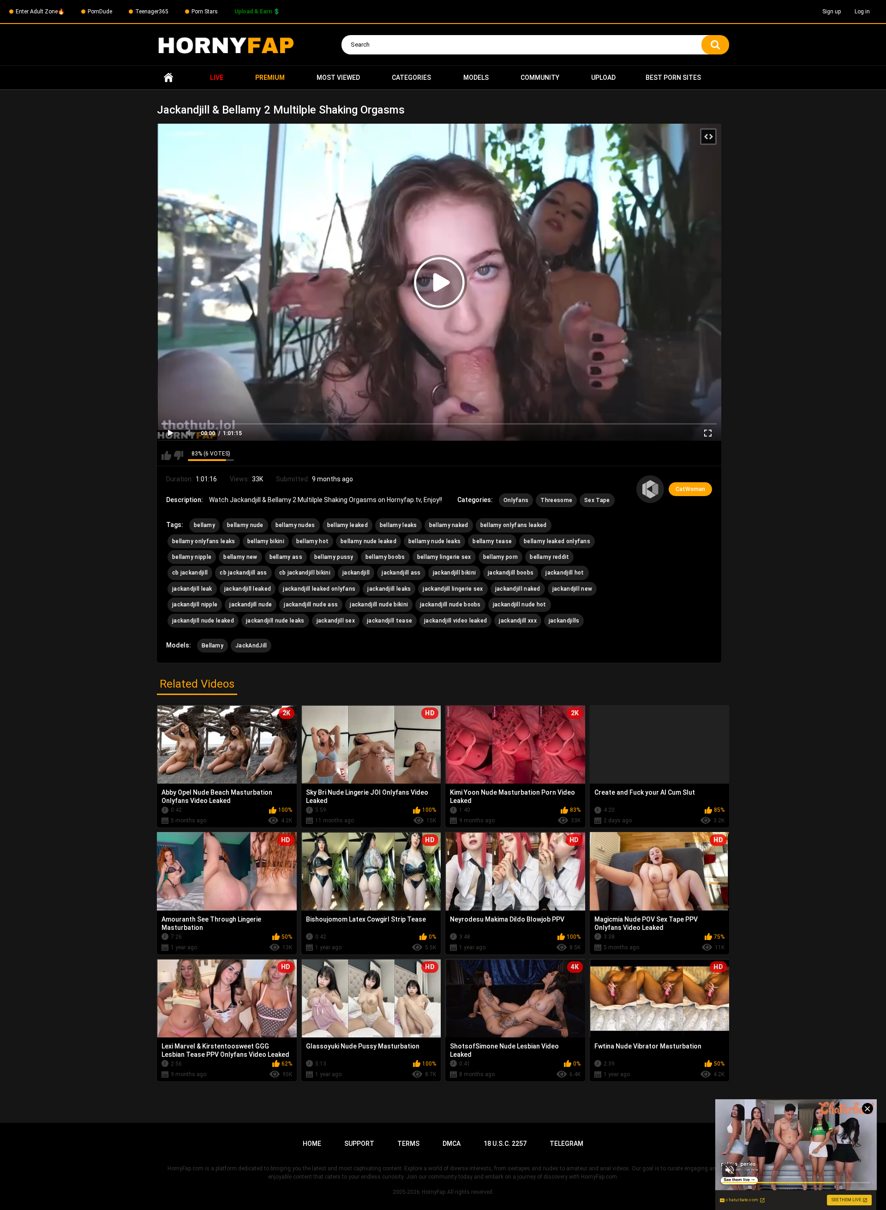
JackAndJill (251, 645)
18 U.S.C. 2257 (505, 1143)
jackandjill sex (336, 620)
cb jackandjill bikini (304, 572)
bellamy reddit (549, 557)
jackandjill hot (564, 572)
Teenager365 (151, 11)
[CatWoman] (650, 489)
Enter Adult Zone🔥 (40, 11)
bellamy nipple (191, 557)
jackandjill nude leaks (275, 620)
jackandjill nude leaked (203, 620)
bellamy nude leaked (368, 541)
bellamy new (240, 557)
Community (540, 77)
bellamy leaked (347, 525)
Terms (408, 1143)
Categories (411, 77)
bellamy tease (492, 541)
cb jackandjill (190, 572)
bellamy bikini (265, 541)
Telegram (566, 1143)
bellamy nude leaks (434, 541)
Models (476, 77)
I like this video (166, 455)
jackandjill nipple (194, 604)
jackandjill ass (401, 572)
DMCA (452, 1143)
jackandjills (564, 620)
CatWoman (690, 489)
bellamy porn (500, 557)
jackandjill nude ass (311, 604)
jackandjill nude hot (519, 604)
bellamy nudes (295, 525)
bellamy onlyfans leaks (203, 541)
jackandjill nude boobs (450, 604)
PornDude (100, 11)
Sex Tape (597, 500)
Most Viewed (338, 77)
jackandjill (356, 572)
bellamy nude (245, 525)
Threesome (556, 500)
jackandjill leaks (389, 589)
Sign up (831, 11)
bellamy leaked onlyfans (557, 541)
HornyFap (433, 1192)
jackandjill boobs (510, 572)
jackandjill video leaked (455, 620)
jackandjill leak (192, 589)
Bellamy (212, 645)
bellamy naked (448, 525)
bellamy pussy (333, 557)
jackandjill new (572, 589)
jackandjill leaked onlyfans (319, 589)
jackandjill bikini (454, 572)
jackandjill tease (389, 620)
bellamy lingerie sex (444, 557)
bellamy (204, 525)
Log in (862, 11)
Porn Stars (205, 11)
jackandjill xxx (518, 620)
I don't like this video (178, 455)
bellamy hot (312, 541)
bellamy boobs (385, 557)
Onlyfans (515, 500)
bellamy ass (285, 557)
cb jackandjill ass (243, 572)
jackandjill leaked (247, 589)
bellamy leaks (398, 525)
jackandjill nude (250, 604)
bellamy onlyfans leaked (513, 525)
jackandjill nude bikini (379, 604)
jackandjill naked (517, 589)
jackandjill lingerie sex (453, 589)
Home (168, 78)
